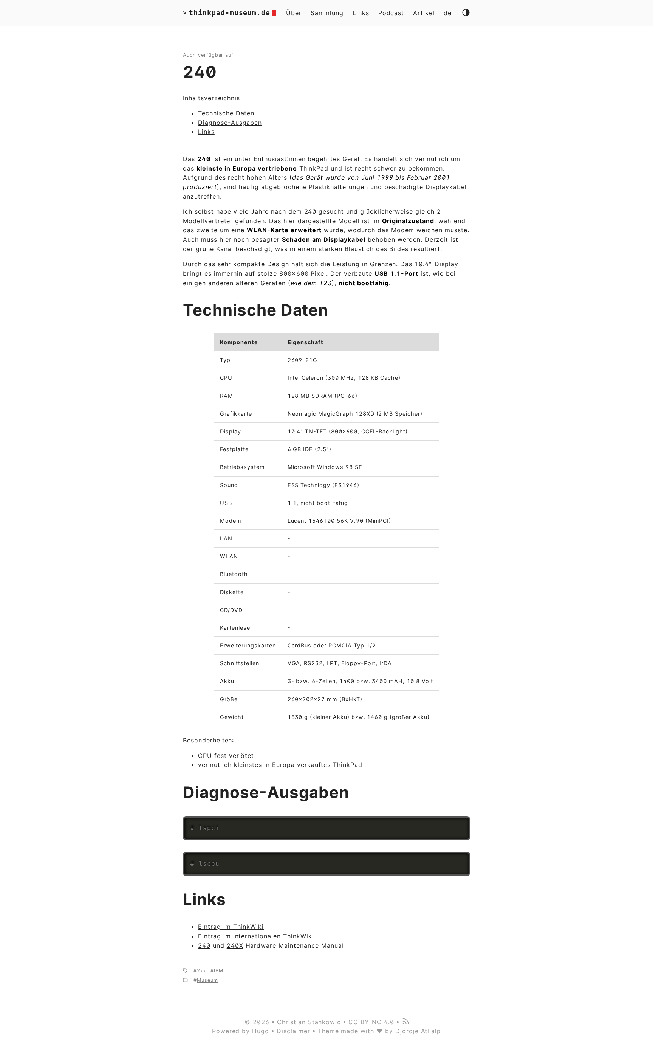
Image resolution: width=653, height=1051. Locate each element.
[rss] (405, 1022)
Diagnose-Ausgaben (230, 122)
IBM (218, 970)
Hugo (260, 1031)
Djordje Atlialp (418, 1031)
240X (235, 945)
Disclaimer (293, 1031)
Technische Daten (226, 113)
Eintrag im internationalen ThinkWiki (256, 936)
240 (200, 71)
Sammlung (327, 13)
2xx (201, 970)
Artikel (424, 13)
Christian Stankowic (309, 1022)
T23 (325, 283)
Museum (207, 980)
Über (294, 13)
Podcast (391, 13)
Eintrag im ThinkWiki (231, 926)
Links (361, 13)
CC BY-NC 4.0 (371, 1022)
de (448, 13)
